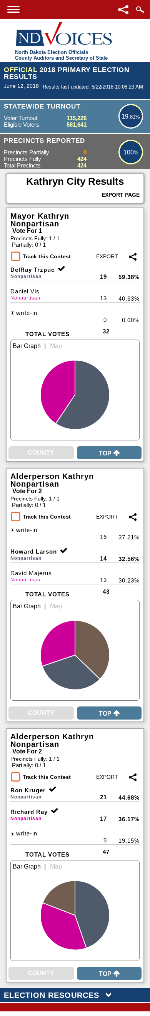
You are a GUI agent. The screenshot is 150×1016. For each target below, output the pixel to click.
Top (105, 453)
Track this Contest (47, 256)
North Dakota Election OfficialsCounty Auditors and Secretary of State (61, 55)
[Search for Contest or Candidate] (140, 9)
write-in (26, 313)
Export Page (121, 195)
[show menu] (13, 9)
